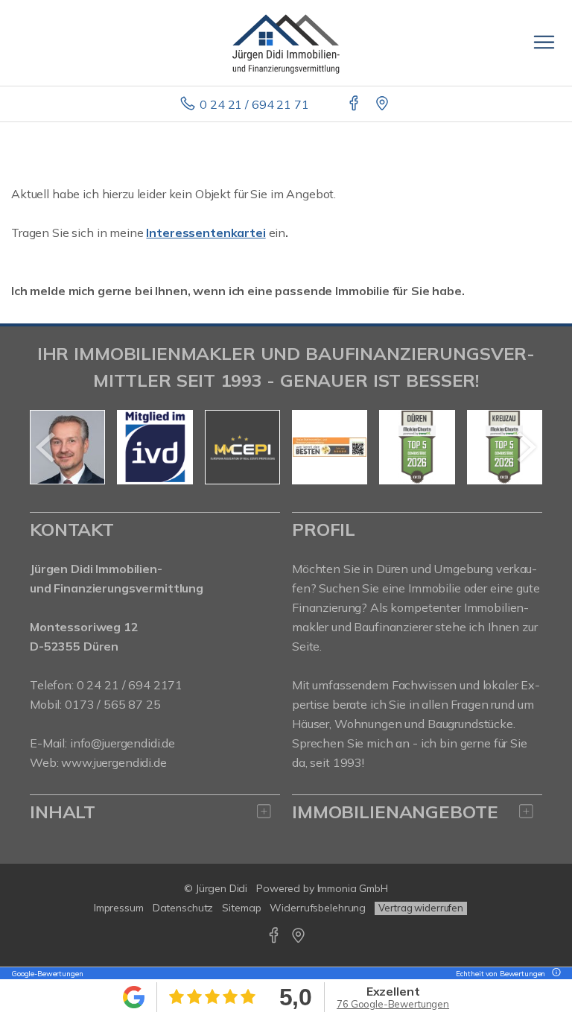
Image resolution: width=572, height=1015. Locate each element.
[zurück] (46, 447)
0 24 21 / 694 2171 (129, 684)
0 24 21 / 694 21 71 (254, 104)
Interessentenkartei (205, 232)
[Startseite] (286, 42)
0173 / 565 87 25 (113, 704)
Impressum (119, 907)
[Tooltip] (554, 973)
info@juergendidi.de (122, 743)
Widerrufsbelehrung (318, 907)
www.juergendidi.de (113, 762)
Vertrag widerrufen (420, 908)
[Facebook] (354, 104)
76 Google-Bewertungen (393, 1004)
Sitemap (241, 907)
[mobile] (544, 42)
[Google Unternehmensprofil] (383, 104)
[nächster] (525, 447)
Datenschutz (183, 907)
